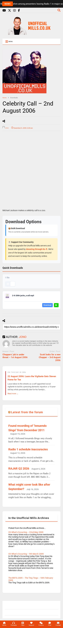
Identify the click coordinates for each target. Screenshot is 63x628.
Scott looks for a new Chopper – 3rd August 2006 (50, 357)
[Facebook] (19, 10)
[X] (9, 10)
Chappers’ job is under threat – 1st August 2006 (15, 356)
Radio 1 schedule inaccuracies (28, 449)
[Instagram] (14, 10)
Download (47, 305)
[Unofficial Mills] (31, 33)
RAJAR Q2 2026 (18, 468)
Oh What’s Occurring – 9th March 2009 (26, 554)
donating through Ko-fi (36, 249)
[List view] (12, 284)
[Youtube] (4, 10)
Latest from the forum (27, 412)
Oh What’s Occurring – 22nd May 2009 (25, 532)
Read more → (13, 393)
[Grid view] (7, 284)
